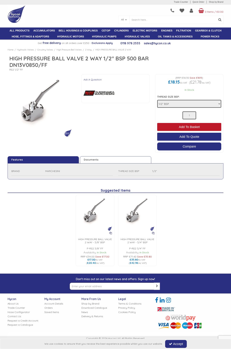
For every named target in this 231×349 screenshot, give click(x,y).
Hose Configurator (19, 312)
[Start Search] (219, 20)
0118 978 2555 (130, 43)
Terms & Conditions (129, 303)
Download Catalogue (94, 307)
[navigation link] (172, 10)
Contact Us (14, 316)
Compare (189, 146)
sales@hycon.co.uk (157, 43)
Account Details (53, 303)
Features (17, 159)
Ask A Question (93, 79)
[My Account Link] (191, 10)
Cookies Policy (127, 312)
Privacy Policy (126, 307)
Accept (178, 344)
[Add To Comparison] (110, 233)
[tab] (43, 159)
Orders (48, 307)
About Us (13, 303)
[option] (95, 230)
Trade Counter (181, 2)
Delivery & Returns (92, 316)
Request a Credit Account (23, 320)
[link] (156, 300)
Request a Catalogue (20, 324)
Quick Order (198, 2)
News (84, 312)
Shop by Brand (216, 2)
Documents (91, 159)
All (123, 19)
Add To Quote (189, 137)
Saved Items (51, 312)
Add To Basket (189, 127)
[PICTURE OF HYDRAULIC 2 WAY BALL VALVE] (95, 213)
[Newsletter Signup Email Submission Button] (157, 286)
